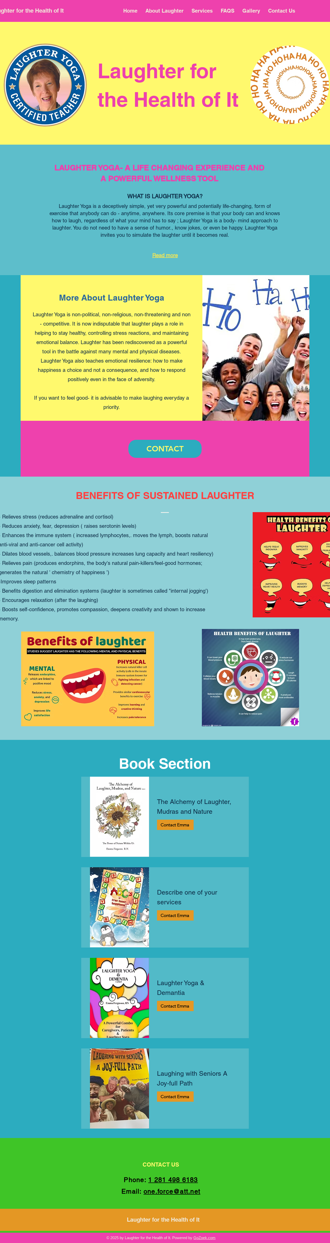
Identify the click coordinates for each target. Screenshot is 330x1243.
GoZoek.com (204, 1238)
